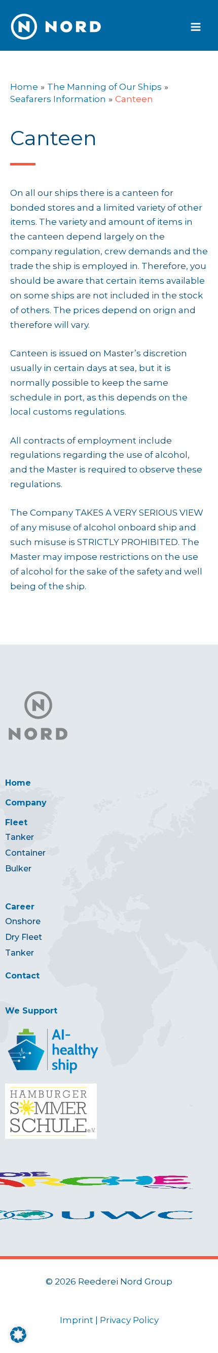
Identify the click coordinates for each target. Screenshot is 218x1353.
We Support (31, 1011)
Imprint (76, 1320)
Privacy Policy (129, 1320)
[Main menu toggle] (196, 27)
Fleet (16, 822)
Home (18, 783)
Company (26, 802)
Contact (22, 975)
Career (19, 906)
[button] (18, 1334)
